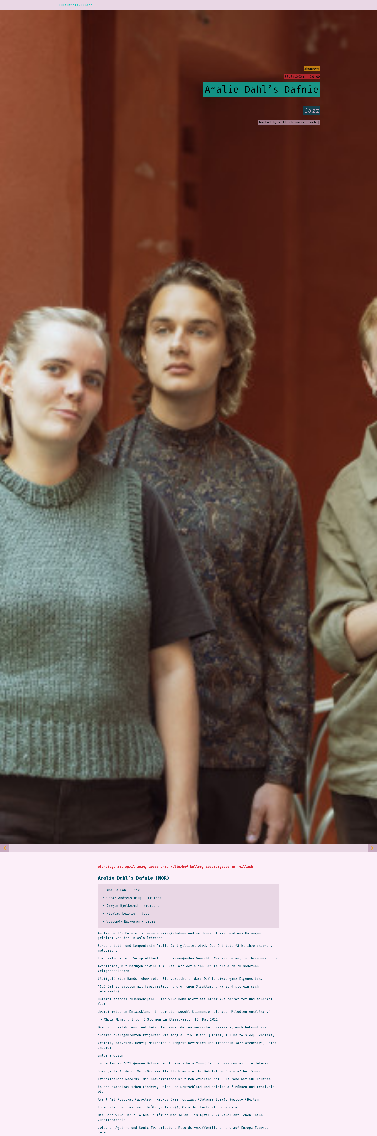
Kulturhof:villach (75, 5)
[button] (315, 5)
